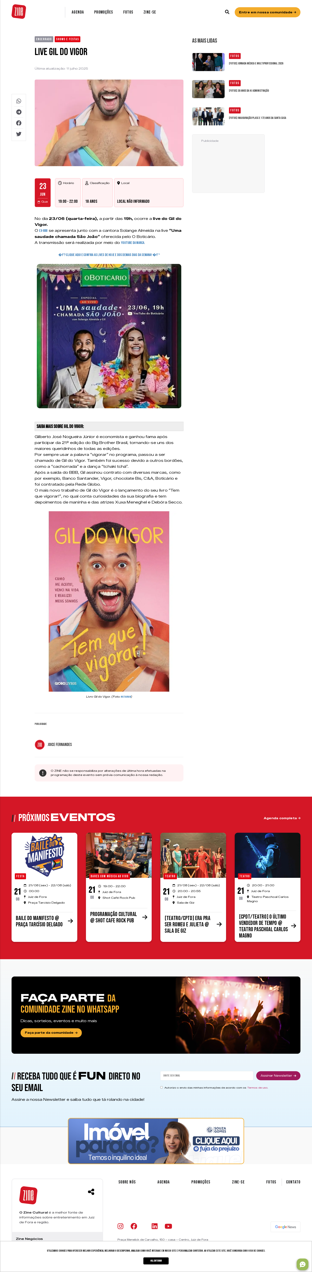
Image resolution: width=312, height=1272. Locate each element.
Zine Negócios (29, 1239)
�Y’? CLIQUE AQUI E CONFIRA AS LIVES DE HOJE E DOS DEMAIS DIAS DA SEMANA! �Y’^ (109, 255)
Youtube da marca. (133, 243)
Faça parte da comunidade (49, 1032)
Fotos (128, 12)
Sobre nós (127, 1182)
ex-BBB (43, 231)
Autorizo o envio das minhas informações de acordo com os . (216, 1087)
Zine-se (150, 12)
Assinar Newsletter (276, 1075)
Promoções (103, 12)
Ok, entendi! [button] (156, 1260)
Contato (293, 1182)
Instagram (125, 696)
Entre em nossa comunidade (266, 12)
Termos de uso (257, 1087)
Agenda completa (281, 818)
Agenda (78, 12)
